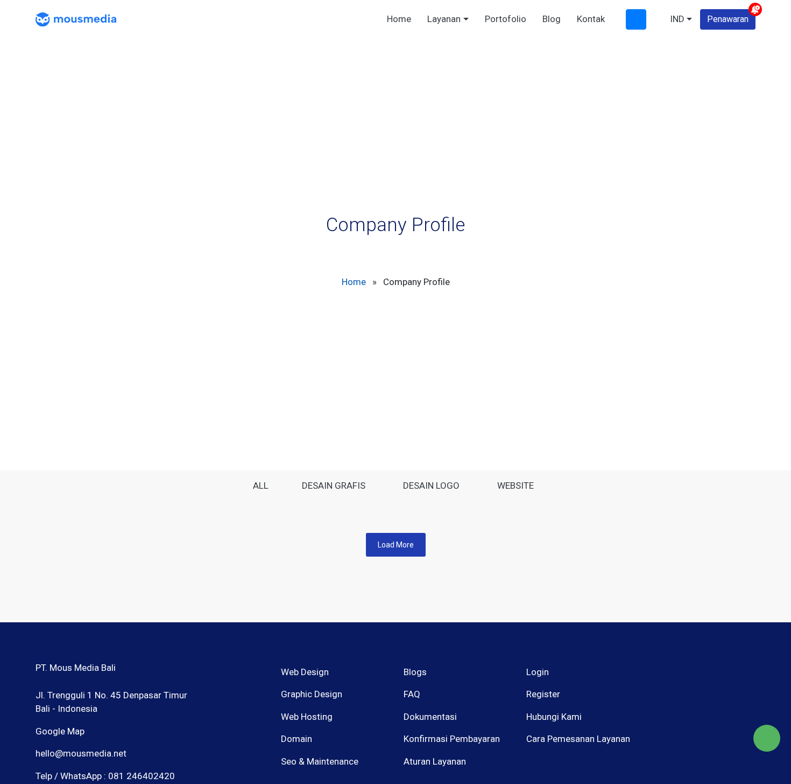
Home (399, 18)
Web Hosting (307, 716)
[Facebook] (656, 717)
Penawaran (727, 19)
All (261, 485)
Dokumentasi (430, 716)
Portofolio (505, 18)
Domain (296, 738)
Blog (551, 18)
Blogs (415, 672)
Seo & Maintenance (319, 761)
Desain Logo (431, 485)
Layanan (444, 18)
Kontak (591, 18)
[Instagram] (675, 717)
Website (515, 485)
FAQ (412, 694)
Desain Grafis (333, 485)
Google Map (60, 731)
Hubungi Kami (554, 716)
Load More (396, 544)
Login (537, 672)
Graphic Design (311, 694)
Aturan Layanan (435, 761)
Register (543, 694)
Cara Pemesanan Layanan (578, 738)
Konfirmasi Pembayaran (452, 738)
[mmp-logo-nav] (76, 18)
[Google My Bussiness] (694, 717)
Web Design (305, 672)
